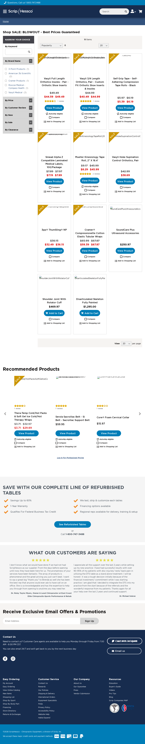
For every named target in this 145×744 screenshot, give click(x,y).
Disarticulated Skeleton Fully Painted (89, 301)
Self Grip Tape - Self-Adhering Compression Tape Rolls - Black (125, 82)
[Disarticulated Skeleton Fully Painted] (90, 285)
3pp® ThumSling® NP (54, 229)
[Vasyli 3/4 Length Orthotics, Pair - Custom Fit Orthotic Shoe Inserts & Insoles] (90, 65)
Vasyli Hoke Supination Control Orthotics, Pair (125, 159)
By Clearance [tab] (11, 130)
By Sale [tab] (8, 122)
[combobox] (114, 11)
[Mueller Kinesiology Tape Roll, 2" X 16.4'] (90, 143)
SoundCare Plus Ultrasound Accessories (125, 231)
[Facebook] (5, 658)
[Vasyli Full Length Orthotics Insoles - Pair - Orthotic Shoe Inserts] (54, 65)
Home (6, 21)
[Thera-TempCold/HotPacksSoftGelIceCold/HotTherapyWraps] (31, 390)
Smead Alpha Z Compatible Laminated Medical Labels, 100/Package (54, 162)
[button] (54, 117)
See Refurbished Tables (72, 524)
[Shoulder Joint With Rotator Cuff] (54, 285)
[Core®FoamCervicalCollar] (114, 390)
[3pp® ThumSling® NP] (54, 216)
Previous (5, 413)
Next (140, 413)
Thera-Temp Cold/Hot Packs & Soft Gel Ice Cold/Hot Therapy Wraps (30, 416)
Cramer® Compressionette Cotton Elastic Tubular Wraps (89, 233)
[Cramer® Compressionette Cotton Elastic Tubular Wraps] (90, 216)
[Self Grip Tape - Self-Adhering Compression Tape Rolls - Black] (125, 65)
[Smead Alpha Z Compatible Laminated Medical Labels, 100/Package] (54, 143)
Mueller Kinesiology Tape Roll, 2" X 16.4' (90, 159)
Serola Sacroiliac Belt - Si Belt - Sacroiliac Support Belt (73, 418)
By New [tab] (9, 115)
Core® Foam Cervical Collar (113, 417)
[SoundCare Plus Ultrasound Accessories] (125, 216)
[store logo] (20, 11)
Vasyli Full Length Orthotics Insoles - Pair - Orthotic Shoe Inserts (54, 82)
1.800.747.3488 (33, 3)
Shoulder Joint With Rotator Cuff (54, 301)
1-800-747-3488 (75, 534)
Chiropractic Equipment (32, 732)
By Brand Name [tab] (13, 61)
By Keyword (11, 46)
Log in (70, 458)
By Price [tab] (9, 100)
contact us (16, 641)
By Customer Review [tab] (15, 108)
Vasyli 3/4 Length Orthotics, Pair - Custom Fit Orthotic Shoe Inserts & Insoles (89, 83)
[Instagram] (13, 658)
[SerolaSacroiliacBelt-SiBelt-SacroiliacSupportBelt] (73, 390)
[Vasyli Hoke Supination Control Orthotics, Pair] (125, 143)
